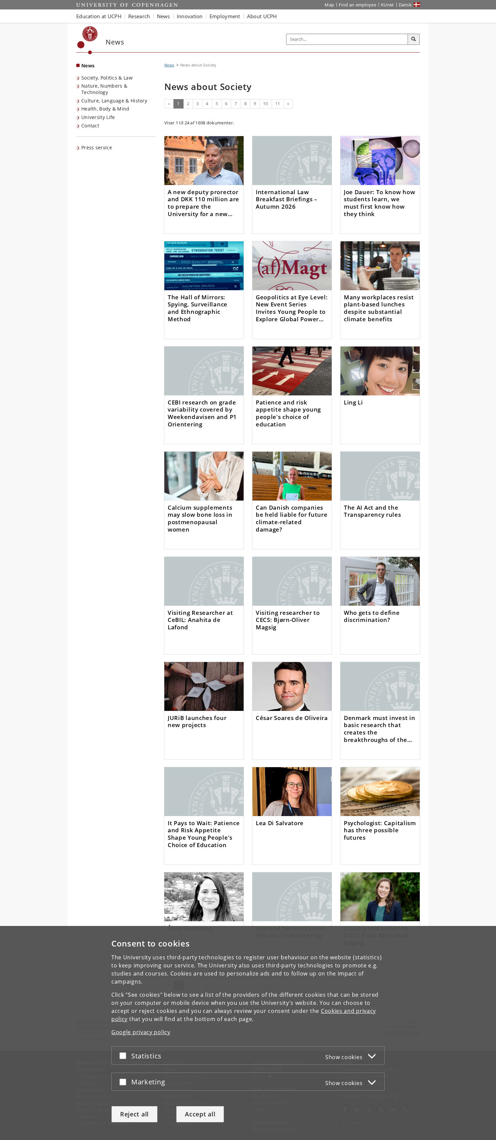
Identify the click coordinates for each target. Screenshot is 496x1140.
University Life (98, 117)
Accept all (200, 1114)
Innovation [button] (190, 16)
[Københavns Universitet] (87, 40)
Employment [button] (225, 16)
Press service (96, 147)
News (87, 65)
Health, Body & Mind (105, 109)
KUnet (387, 5)
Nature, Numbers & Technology (104, 89)
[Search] (414, 39)
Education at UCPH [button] (98, 16)
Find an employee (357, 5)
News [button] (163, 16)
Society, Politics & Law (107, 77)
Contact (90, 125)
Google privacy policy (140, 1032)
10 (265, 104)
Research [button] (139, 16)
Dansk (405, 5)
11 (277, 104)
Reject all (134, 1114)
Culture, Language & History (114, 100)
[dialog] (248, 1033)
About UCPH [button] (262, 16)
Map (329, 5)
